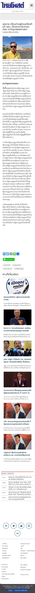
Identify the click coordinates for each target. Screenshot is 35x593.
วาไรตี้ (22, 546)
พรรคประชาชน (16, 265)
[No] (33, 588)
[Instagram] (29, 526)
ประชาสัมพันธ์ (24, 553)
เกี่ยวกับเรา (23, 567)
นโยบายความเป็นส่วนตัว (21, 590)
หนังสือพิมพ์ (5, 558)
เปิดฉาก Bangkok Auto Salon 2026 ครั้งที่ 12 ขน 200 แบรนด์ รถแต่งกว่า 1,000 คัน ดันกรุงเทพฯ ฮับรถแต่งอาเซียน (19, 483)
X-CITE (4, 569)
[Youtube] (21, 526)
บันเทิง (3, 576)
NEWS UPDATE (7, 473)
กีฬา (21, 548)
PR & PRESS (23, 565)
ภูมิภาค (22, 555)
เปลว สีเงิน (5, 546)
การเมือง (4, 544)
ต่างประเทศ (5, 564)
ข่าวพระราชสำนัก (6, 555)
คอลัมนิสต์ (5, 548)
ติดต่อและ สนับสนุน (25, 570)
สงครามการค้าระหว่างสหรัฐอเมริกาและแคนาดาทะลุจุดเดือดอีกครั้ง (19, 498)
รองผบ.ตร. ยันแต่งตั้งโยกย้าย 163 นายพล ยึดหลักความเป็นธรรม (20, 478)
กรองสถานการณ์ (24, 544)
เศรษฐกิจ (4, 553)
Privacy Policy (24, 575)
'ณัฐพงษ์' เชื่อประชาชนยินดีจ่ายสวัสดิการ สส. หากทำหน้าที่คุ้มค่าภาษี (17, 453)
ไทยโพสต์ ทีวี (5, 579)
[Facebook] (6, 526)
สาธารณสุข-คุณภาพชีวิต (8, 574)
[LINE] (17, 533)
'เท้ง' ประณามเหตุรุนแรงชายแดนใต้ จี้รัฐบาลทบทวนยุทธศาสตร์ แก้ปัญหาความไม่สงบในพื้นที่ (17, 424)
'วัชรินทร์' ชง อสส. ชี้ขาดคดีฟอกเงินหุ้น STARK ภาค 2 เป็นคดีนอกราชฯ (19, 488)
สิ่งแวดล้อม (23, 558)
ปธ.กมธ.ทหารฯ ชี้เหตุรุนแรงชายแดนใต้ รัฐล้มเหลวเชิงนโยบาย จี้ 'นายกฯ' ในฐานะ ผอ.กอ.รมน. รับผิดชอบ (17, 393)
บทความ (4, 551)
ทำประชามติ (7, 265)
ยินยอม (10, 590)
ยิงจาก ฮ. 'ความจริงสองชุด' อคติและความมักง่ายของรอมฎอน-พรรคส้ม (17, 329)
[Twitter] (13, 526)
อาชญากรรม (5, 567)
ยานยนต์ (4, 572)
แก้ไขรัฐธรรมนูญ (19, 268)
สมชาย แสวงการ (8, 268)
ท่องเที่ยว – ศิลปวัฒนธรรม (27, 551)
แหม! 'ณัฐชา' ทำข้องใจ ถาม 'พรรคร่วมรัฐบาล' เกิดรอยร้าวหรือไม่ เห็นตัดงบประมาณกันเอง (17, 362)
